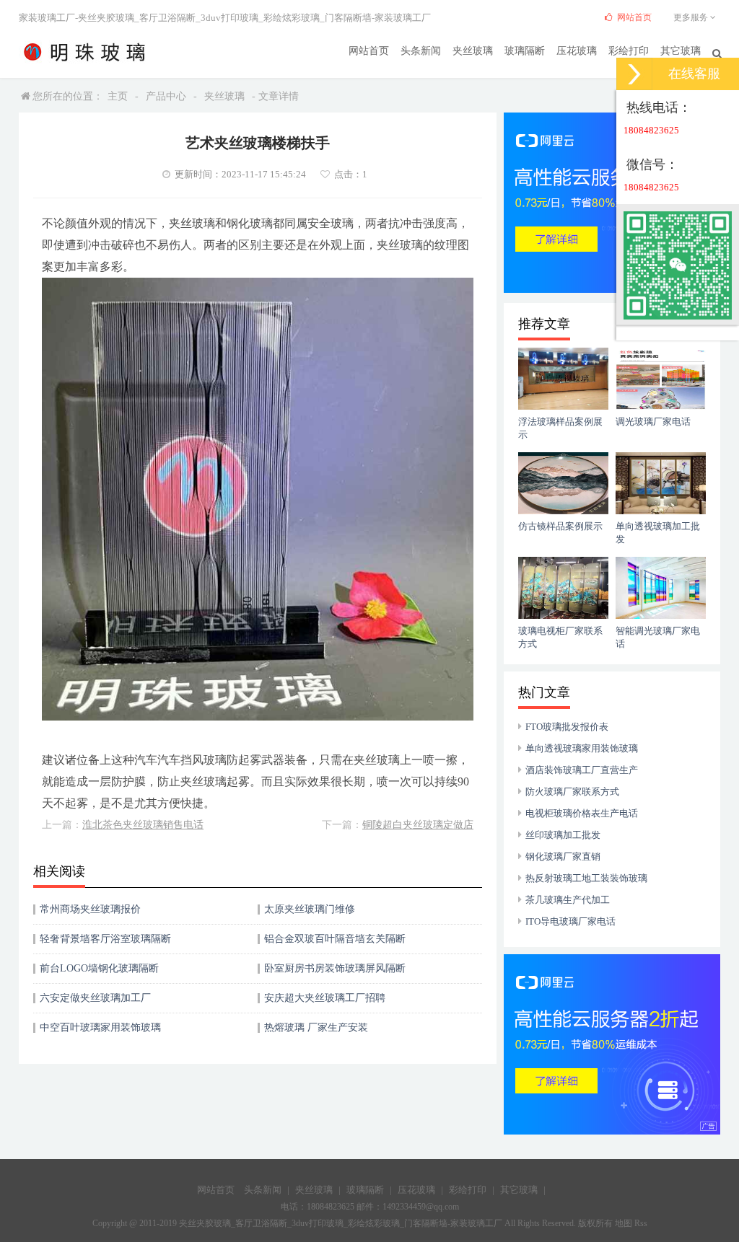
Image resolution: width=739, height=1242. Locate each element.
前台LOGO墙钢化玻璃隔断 (99, 968)
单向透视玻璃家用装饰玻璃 (581, 748)
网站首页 (369, 50)
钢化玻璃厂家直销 (562, 856)
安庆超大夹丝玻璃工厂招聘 (324, 997)
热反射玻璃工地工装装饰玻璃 (586, 878)
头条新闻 (421, 50)
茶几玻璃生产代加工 (567, 899)
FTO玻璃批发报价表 (566, 726)
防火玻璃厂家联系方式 (572, 791)
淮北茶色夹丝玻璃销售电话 (143, 824)
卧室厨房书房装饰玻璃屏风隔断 (335, 968)
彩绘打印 (628, 50)
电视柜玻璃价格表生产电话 (581, 813)
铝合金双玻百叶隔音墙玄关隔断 (335, 938)
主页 (118, 96)
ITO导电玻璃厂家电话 (570, 921)
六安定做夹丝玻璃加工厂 (95, 997)
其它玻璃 (680, 50)
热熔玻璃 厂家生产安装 (316, 1027)
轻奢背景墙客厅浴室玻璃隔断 (105, 938)
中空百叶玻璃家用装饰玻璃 (100, 1027)
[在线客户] (634, 74)
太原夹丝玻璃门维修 (309, 909)
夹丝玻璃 (472, 50)
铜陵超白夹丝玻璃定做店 (417, 824)
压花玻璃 (576, 50)
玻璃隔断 (524, 50)
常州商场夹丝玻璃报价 (90, 909)
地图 (623, 1223)
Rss (640, 1223)
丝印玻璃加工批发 (562, 834)
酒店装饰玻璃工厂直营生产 (581, 770)
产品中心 (166, 96)
